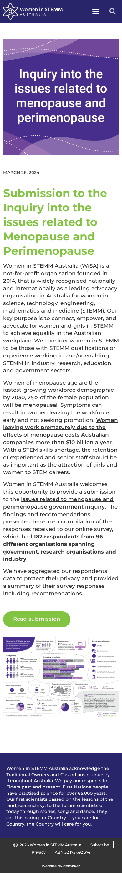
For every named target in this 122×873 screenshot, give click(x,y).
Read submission (36, 619)
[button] (96, 12)
